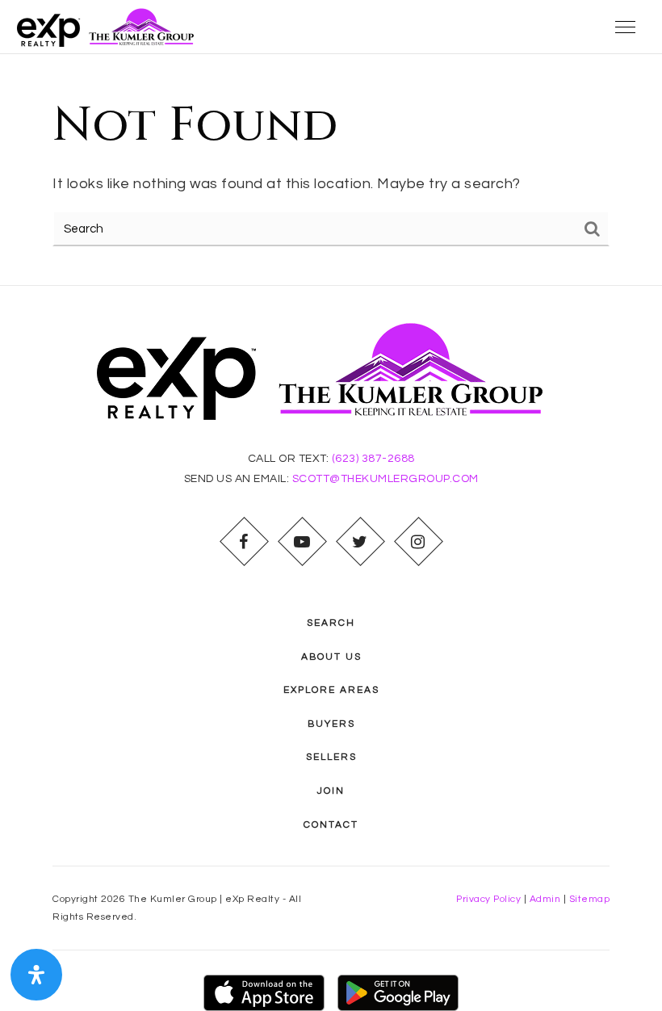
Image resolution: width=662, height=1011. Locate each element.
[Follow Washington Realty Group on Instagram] (418, 542)
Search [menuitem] (331, 623)
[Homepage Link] (110, 26)
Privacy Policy (488, 899)
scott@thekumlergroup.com (385, 479)
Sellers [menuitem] (331, 757)
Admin (545, 899)
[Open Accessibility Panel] (36, 974)
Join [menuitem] (331, 791)
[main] (331, 169)
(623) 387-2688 (373, 458)
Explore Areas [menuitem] (331, 690)
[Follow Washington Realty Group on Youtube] (302, 542)
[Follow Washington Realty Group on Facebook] (244, 542)
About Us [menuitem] (331, 657)
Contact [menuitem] (331, 825)
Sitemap (589, 899)
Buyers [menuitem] (331, 724)
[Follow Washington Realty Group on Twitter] (360, 542)
